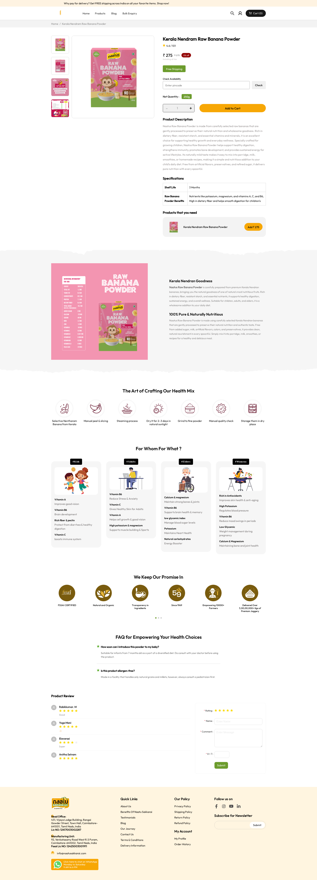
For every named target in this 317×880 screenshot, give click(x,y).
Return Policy (182, 817)
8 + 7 (209, 753)
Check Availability (172, 78)
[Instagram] (224, 807)
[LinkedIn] (239, 807)
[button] (227, 753)
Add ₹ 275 (253, 227)
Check (259, 85)
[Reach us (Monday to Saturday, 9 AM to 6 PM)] (74, 864)
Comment (207, 731)
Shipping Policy (183, 811)
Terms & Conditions (132, 840)
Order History (182, 844)
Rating (208, 710)
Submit (257, 825)
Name (209, 720)
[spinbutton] (222, 754)
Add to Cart (232, 108)
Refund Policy (182, 823)
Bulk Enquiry (130, 13)
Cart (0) (258, 13)
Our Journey (128, 828)
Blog (114, 13)
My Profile (180, 838)
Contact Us (127, 834)
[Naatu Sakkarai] (61, 13)
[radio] (60, 711)
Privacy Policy (182, 806)
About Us (126, 806)
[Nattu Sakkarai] (74, 803)
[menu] (124, 13)
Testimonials (128, 817)
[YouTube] (231, 807)
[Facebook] (216, 807)
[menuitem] (85, 13)
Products (100, 13)
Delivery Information (133, 845)
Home (86, 13)
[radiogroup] (223, 710)
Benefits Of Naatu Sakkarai (136, 811)
